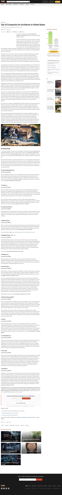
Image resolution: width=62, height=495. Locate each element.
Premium (57, 1)
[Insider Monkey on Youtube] (7, 488)
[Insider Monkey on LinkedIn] (9, 488)
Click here (26, 406)
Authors (49, 485)
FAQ (37, 488)
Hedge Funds (15, 4)
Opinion (27, 4)
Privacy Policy (28, 488)
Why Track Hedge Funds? (52, 65)
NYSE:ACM (6, 425)
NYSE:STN (2, 425)
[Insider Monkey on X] (4, 488)
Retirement (22, 4)
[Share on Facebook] (4, 29)
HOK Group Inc (22, 425)
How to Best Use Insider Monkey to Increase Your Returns (53, 63)
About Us (45, 485)
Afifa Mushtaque (16, 27)
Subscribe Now (54, 51)
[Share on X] (6, 29)
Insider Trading (8, 4)
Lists (1, 22)
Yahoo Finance (17, 425)
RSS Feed (28, 485)
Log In (45, 1)
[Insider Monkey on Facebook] (2, 488)
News (4, 22)
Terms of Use (33, 488)
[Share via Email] (9, 29)
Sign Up (51, 1)
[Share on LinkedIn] (7, 29)
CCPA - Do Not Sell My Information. (45, 488)
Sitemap (58, 485)
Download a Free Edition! (52, 67)
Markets (2, 4)
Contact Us (54, 485)
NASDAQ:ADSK (12, 425)
